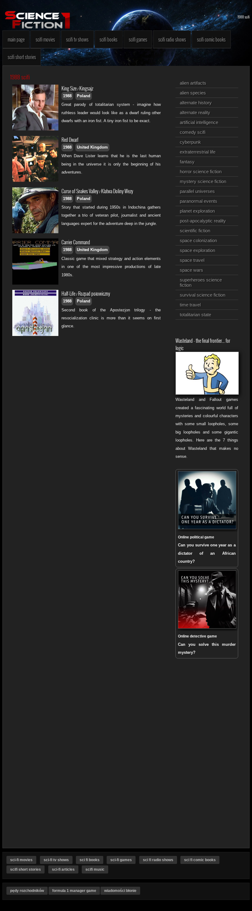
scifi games (138, 39)
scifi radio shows (172, 39)
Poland (83, 96)
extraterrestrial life (197, 151)
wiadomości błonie (120, 891)
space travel (192, 260)
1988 (67, 96)
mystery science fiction (203, 181)
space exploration (197, 250)
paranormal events (198, 201)
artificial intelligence (199, 122)
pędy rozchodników (27, 891)
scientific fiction (195, 230)
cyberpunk (190, 142)
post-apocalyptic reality (203, 220)
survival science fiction (202, 295)
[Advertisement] (88, 386)
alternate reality (195, 112)
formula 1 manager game (74, 891)
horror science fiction (201, 171)
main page (16, 39)
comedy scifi (192, 132)
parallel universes (197, 191)
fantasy (187, 161)
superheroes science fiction (201, 282)
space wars (191, 270)
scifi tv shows (77, 39)
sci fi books (90, 860)
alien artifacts (193, 83)
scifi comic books (211, 39)
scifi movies (45, 39)
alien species (193, 92)
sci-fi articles (63, 869)
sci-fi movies (21, 860)
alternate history (196, 102)
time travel (190, 304)
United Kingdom (92, 147)
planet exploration (197, 211)
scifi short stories (22, 57)
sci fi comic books (200, 860)
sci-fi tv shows (56, 860)
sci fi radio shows (158, 860)
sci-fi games (121, 860)
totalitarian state (195, 314)
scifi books (108, 39)
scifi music (94, 869)
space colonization (198, 240)
